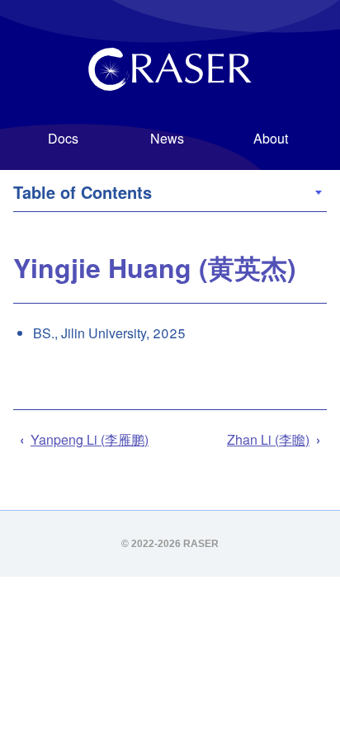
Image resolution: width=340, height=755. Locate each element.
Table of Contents (107, 192)
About (270, 138)
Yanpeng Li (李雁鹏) (90, 439)
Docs (63, 138)
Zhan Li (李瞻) (268, 439)
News (167, 138)
